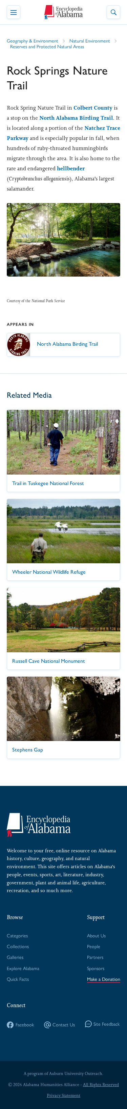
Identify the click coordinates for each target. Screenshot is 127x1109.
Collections (18, 946)
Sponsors (95, 968)
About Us (96, 936)
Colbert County (92, 107)
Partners (95, 957)
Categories (17, 936)
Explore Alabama (23, 968)
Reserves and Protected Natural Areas (47, 47)
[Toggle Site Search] (113, 12)
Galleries (15, 957)
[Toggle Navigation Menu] (13, 12)
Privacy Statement (63, 1095)
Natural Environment (89, 41)
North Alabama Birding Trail (76, 117)
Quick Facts (18, 979)
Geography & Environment (32, 41)
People (93, 946)
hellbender (71, 168)
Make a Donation (103, 979)
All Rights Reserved (101, 1084)
